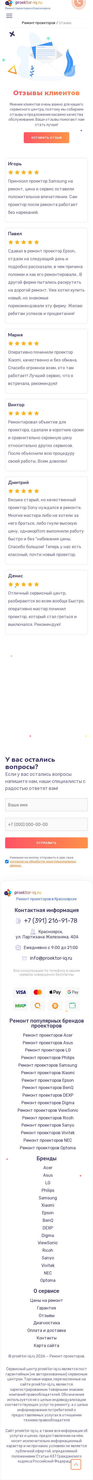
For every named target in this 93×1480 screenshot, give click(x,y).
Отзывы (47, 1315)
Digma (48, 1235)
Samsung (48, 1197)
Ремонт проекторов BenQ (47, 1087)
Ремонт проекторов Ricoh (48, 1117)
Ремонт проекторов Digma (47, 1102)
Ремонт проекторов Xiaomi (48, 1072)
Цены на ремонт (46, 1300)
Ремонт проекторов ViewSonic (48, 1110)
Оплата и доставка (46, 1330)
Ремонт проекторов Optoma (48, 1147)
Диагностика (46, 1322)
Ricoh (47, 1250)
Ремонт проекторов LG (48, 1050)
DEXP (48, 1227)
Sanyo (48, 1257)
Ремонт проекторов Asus (48, 1042)
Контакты (47, 1338)
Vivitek (48, 1265)
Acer (47, 1167)
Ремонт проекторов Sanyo (47, 1125)
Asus (48, 1175)
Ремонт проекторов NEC (48, 1140)
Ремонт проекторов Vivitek (48, 1132)
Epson (48, 1212)
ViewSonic (48, 1242)
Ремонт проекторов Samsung (47, 1065)
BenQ (48, 1220)
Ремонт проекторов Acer (48, 1035)
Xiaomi (47, 1205)
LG (47, 1182)
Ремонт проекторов (38, 23)
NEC (48, 1273)
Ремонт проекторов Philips (47, 1057)
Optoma (48, 1280)
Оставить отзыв (46, 138)
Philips (48, 1190)
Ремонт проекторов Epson (48, 1080)
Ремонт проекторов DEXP (47, 1095)
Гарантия (46, 1308)
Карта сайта (46, 1345)
